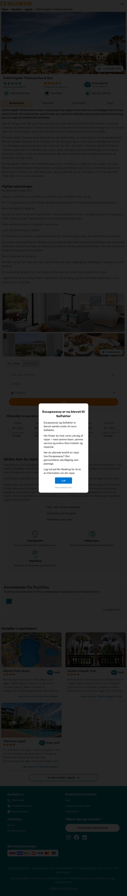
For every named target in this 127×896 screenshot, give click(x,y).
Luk (63, 480)
